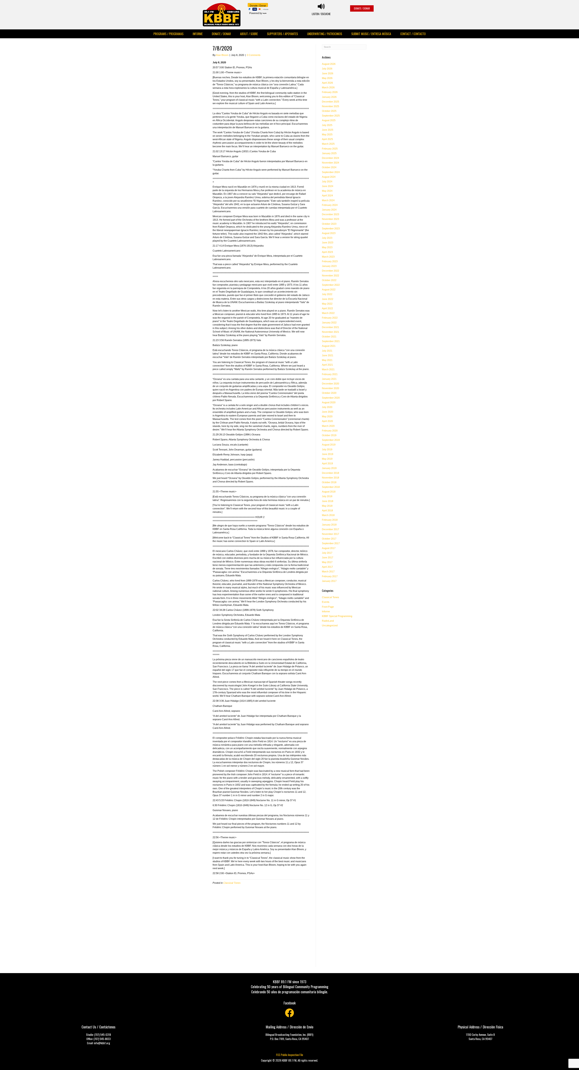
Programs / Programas (168, 33)
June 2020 (327, 412)
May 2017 (327, 562)
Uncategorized (330, 625)
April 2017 (327, 567)
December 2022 (330, 270)
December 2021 (330, 327)
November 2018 (330, 477)
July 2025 (327, 125)
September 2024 (331, 172)
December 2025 (330, 101)
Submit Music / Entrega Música (371, 33)
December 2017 (330, 529)
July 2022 (327, 294)
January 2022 (329, 322)
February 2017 (330, 576)
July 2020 (327, 407)
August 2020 (328, 402)
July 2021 (327, 350)
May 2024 (327, 191)
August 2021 (328, 346)
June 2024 (327, 186)
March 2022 (328, 313)
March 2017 (328, 571)
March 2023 (328, 256)
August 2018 (328, 491)
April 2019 (327, 463)
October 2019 (329, 435)
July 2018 (327, 496)
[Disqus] (261, 928)
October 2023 (329, 224)
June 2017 (327, 557)
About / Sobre (249, 33)
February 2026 (330, 92)
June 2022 (327, 299)
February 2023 (330, 261)
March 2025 (328, 144)
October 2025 (329, 111)
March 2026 (328, 87)
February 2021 (330, 374)
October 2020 (329, 393)
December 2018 (330, 473)
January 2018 (329, 524)
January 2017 (329, 581)
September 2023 (331, 228)
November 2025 (330, 106)
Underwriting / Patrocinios (324, 33)
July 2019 (327, 449)
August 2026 (328, 64)
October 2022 (329, 280)
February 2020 (330, 430)
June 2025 (327, 130)
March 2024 (328, 200)
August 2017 (328, 548)
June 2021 (327, 355)
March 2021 (328, 369)
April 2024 (327, 195)
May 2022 (327, 303)
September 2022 (331, 285)
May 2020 (327, 416)
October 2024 (329, 167)
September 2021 (331, 341)
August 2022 (328, 289)
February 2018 (330, 520)
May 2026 (327, 78)
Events (325, 602)
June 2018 (327, 501)
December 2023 (330, 214)
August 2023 (328, 233)
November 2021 (330, 332)
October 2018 (329, 482)
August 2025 (328, 120)
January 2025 (329, 153)
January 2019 (329, 468)
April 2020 (327, 421)
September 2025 (331, 115)
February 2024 (330, 205)
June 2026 (327, 73)
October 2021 (329, 336)
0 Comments (253, 55)
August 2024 (328, 177)
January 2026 (329, 97)
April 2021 (327, 364)
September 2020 (331, 398)
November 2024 (330, 162)
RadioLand (328, 621)
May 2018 (327, 506)
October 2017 (329, 538)
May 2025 (327, 134)
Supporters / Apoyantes (282, 33)
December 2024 (330, 158)
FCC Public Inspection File (289, 1055)
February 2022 (330, 317)
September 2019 (331, 440)
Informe (198, 33)
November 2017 (330, 534)
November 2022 (330, 275)
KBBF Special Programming (337, 616)
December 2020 (330, 383)
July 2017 (327, 553)
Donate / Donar (221, 33)
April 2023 (327, 252)
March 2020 (328, 426)
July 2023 (327, 238)
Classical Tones (231, 883)
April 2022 (327, 308)
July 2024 (327, 181)
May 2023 (327, 247)
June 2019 (327, 454)
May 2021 (327, 360)
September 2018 (331, 487)
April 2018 (327, 510)
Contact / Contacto (413, 33)
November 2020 (330, 388)
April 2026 (327, 83)
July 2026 (327, 68)
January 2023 (329, 266)
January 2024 (329, 209)
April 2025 (327, 139)
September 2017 (331, 543)
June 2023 (327, 242)
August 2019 (328, 444)
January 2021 (329, 379)
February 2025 (330, 148)
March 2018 (328, 515)
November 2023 (330, 219)
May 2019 (327, 459)
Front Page (328, 607)
